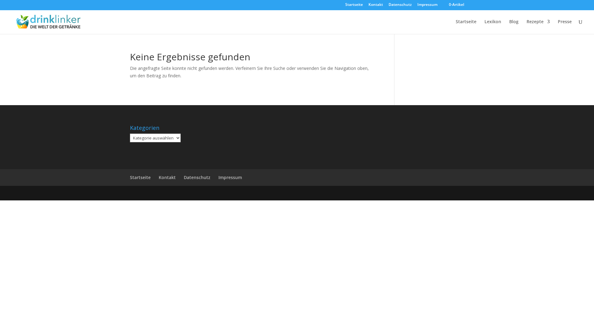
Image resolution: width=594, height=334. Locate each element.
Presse (565, 21)
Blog (514, 21)
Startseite (354, 5)
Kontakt (375, 5)
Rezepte (535, 21)
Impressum (427, 5)
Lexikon (492, 21)
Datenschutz (400, 5)
